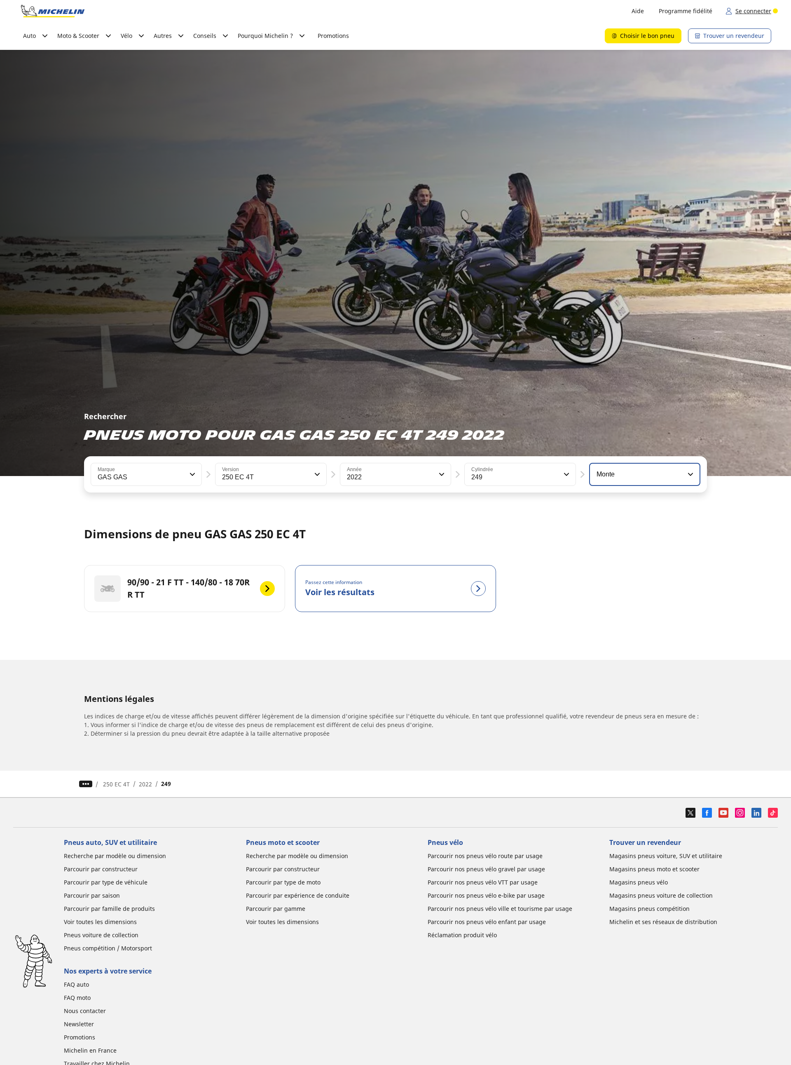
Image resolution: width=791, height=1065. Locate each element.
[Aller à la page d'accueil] (53, 11)
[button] (191, 474)
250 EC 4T (116, 784)
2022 (145, 784)
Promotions (333, 36)
